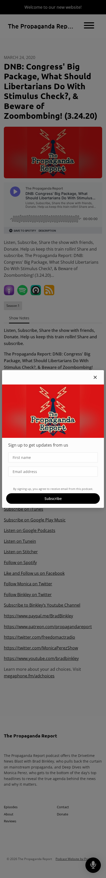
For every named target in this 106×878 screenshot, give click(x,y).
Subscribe (53, 498)
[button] (95, 377)
